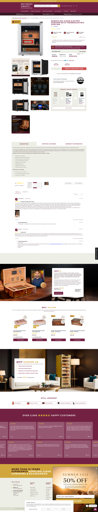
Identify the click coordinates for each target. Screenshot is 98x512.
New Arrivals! (32, 487)
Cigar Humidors (33, 490)
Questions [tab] (25, 191)
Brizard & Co (48, 489)
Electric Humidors (34, 18)
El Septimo (48, 494)
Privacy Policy (33, 506)
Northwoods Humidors (20, 508)
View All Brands (49, 487)
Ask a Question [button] (69, 183)
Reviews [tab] (17, 191)
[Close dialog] (96, 468)
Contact (18, 488)
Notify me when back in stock (74, 68)
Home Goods (32, 495)
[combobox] (47, 6)
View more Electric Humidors (19, 18)
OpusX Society (48, 497)
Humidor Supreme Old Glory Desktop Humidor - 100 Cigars (77, 331)
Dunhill (47, 492)
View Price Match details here (58, 82)
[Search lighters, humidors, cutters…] (59, 6)
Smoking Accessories (34, 494)
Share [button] (17, 219)
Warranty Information (74, 144)
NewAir (56, 26)
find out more (58, 293)
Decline (63, 509)
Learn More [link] (71, 60)
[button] (24, 11)
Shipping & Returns (49, 144)
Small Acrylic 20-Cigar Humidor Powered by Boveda (38, 331)
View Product (20, 339)
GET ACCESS (75, 501)
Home (29, 18)
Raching (47, 499)
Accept (48, 509)
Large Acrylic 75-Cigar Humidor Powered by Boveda (19, 331)
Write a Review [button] (79, 183)
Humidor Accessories (34, 492)
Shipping (78, 53)
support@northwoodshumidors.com (55, 243)
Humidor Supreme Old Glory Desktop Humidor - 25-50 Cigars (58, 331)
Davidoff (47, 490)
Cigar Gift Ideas (33, 489)
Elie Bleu (47, 495)
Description (24, 144)
